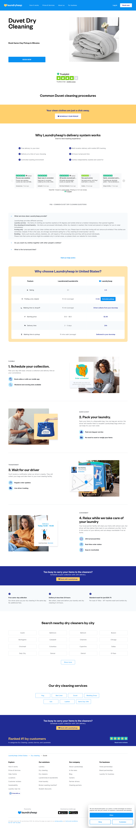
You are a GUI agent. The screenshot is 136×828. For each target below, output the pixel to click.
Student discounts (45, 789)
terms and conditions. (72, 821)
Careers (72, 778)
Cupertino (83, 646)
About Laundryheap (76, 767)
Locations (11, 778)
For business (72, 5)
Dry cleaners (43, 774)
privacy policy (59, 821)
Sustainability (13, 785)
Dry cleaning (35, 755)
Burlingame (22, 640)
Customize (122, 822)
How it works (34, 5)
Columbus (52, 646)
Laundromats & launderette (48, 778)
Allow (111, 815)
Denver (52, 653)
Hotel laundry (43, 781)
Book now (126, 5)
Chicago (113, 640)
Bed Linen (59, 695)
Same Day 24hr (83, 701)
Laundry (41, 767)
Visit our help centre (68, 258)
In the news (73, 770)
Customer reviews (14, 781)
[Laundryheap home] (13, 5)
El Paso (113, 653)
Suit (51, 701)
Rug (42, 695)
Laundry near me (14, 789)
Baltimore (52, 633)
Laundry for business (106, 774)
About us (61, 5)
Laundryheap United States (17, 755)
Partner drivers (74, 781)
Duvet (75, 695)
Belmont (83, 633)
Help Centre (12, 774)
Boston (113, 633)
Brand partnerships (106, 770)
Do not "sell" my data (14, 822)
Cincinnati (22, 646)
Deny (100, 822)
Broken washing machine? (48, 785)
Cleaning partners (75, 785)
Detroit (83, 653)
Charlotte (83, 640)
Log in (115, 5)
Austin (22, 633)
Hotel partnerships (106, 767)
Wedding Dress (91, 695)
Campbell (52, 640)
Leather (67, 701)
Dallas (113, 646)
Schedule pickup (108, 299)
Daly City (22, 653)
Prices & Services (48, 5)
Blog (70, 774)
